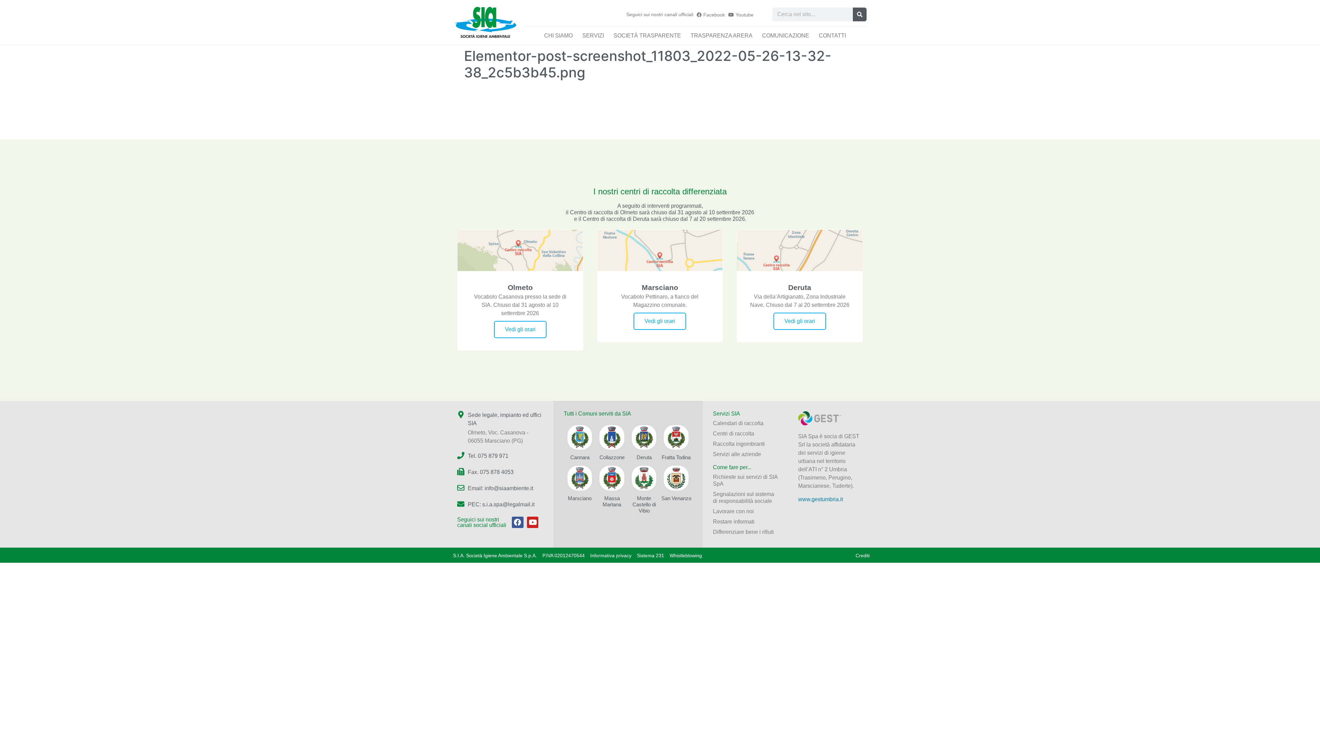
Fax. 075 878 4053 (491, 472)
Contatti (832, 36)
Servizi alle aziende (737, 454)
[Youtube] (533, 522)
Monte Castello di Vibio (644, 504)
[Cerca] (860, 14)
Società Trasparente (647, 36)
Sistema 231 (650, 555)
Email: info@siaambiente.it (500, 488)
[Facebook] (518, 522)
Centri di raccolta (733, 434)
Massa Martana (612, 501)
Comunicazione (785, 36)
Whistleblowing (686, 555)
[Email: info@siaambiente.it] (460, 488)
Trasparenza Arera (721, 36)
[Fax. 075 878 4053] (460, 471)
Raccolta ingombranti (739, 444)
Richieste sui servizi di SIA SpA (745, 480)
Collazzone (612, 457)
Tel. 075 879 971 (488, 456)
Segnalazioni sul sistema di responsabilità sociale (743, 497)
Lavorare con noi (733, 511)
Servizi (593, 36)
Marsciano (580, 498)
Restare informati (734, 522)
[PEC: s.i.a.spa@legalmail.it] (460, 504)
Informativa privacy (610, 555)
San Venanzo (676, 498)
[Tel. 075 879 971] (460, 455)
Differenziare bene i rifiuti (743, 532)
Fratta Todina (676, 457)
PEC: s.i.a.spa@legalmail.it (501, 504)
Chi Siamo (558, 36)
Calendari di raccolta (738, 423)
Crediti (863, 555)
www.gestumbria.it (820, 499)
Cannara (580, 457)
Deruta (644, 457)
